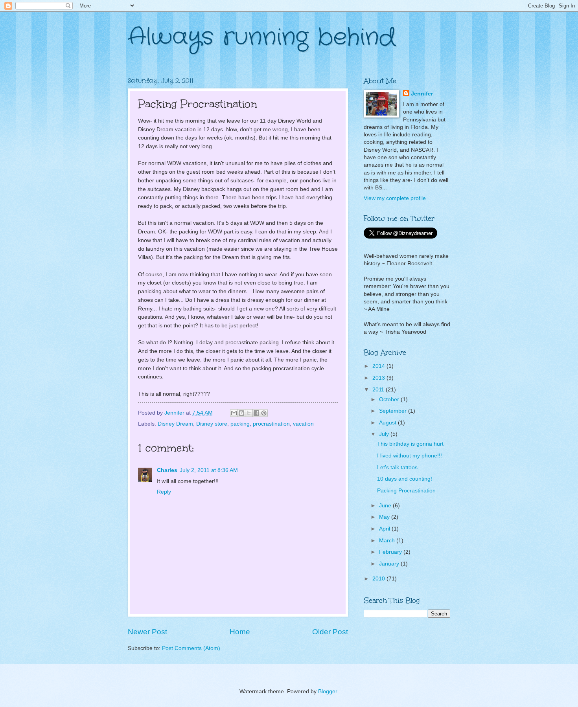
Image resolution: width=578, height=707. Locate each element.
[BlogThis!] (241, 413)
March (387, 541)
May (385, 517)
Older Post (330, 632)
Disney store (211, 424)
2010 (379, 579)
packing (240, 424)
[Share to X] (249, 413)
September (393, 411)
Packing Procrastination (406, 491)
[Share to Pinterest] (264, 413)
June (386, 506)
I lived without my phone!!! (409, 456)
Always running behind (262, 37)
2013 (379, 378)
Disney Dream (175, 424)
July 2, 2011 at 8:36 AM (209, 470)
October (390, 399)
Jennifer (422, 94)
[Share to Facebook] (256, 413)
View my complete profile (395, 198)
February (391, 552)
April (385, 529)
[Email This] (234, 413)
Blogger (327, 691)
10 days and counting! (404, 479)
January (390, 564)
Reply (164, 492)
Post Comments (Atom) (191, 648)
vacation (303, 424)
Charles (167, 470)
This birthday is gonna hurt (410, 444)
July (384, 434)
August (388, 423)
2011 (379, 390)
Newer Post (147, 632)
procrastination (271, 424)
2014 (379, 366)
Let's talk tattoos (397, 467)
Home (240, 632)
